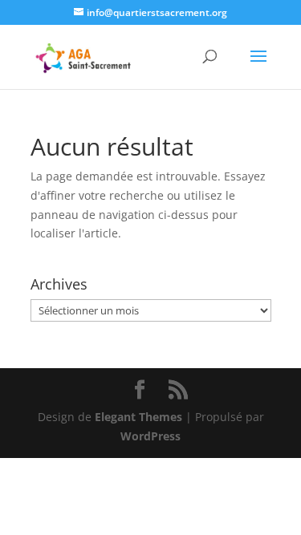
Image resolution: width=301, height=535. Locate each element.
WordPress (150, 436)
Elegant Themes (138, 416)
